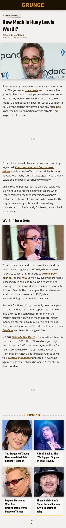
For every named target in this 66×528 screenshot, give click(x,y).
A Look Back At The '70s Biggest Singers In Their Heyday (48, 457)
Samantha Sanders (14, 35)
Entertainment (11, 15)
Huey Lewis (31, 90)
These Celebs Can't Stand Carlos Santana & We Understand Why (48, 506)
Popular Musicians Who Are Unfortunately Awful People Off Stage (16, 506)
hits (58, 106)
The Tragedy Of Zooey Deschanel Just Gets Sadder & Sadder (17, 457)
